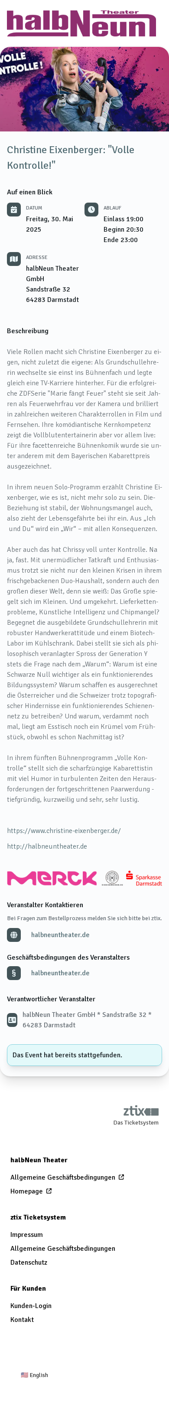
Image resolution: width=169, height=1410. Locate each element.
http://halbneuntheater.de (47, 846)
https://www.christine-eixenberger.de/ (64, 830)
